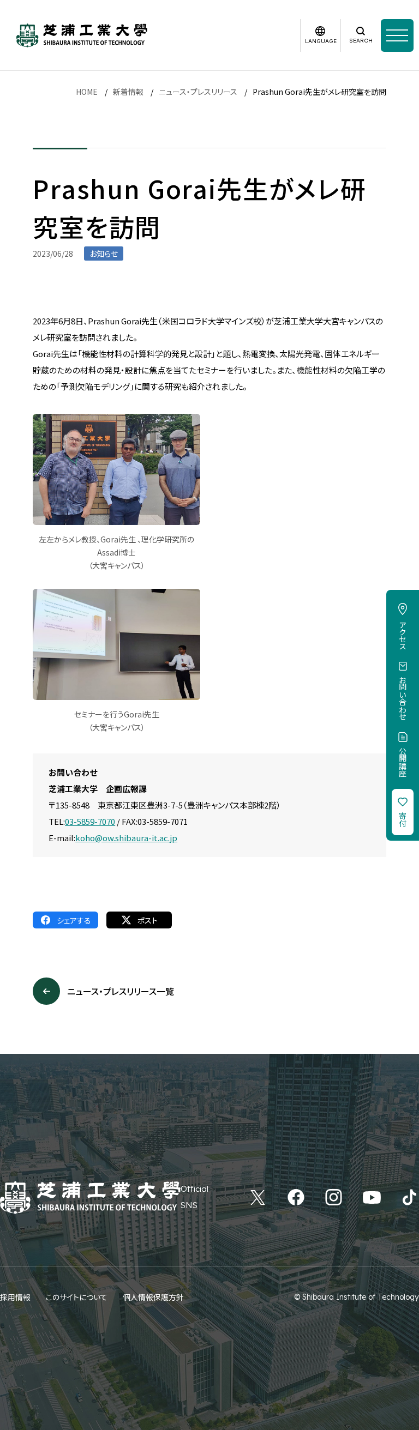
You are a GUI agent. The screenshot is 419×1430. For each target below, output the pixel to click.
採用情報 (15, 1297)
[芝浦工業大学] (81, 35)
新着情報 (128, 91)
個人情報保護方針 (153, 1297)
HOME (87, 91)
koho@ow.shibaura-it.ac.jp (126, 837)
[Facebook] (296, 1197)
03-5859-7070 (90, 821)
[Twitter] (257, 1197)
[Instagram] (333, 1197)
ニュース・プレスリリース (198, 91)
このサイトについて (76, 1297)
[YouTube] (371, 1197)
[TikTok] (409, 1197)
